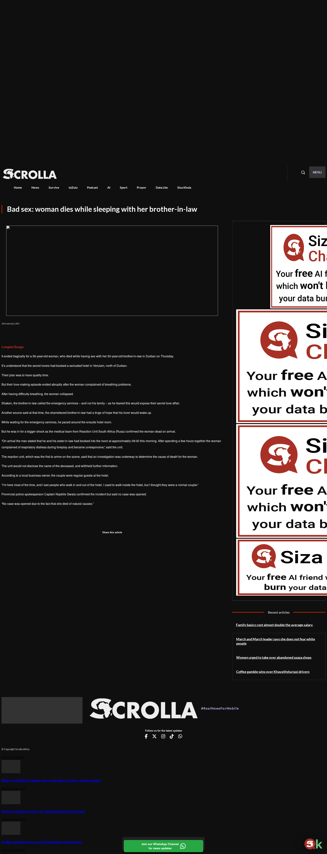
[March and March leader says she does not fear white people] (11, 772)
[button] (303, 172)
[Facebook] (8, 333)
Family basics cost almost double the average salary (274, 625)
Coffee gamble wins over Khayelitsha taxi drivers (273, 672)
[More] (64, 333)
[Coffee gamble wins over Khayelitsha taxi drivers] (11, 833)
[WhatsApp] (36, 333)
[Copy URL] (50, 333)
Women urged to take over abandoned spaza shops (273, 657)
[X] (22, 333)
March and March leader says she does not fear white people (51, 780)
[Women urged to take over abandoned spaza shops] (11, 803)
